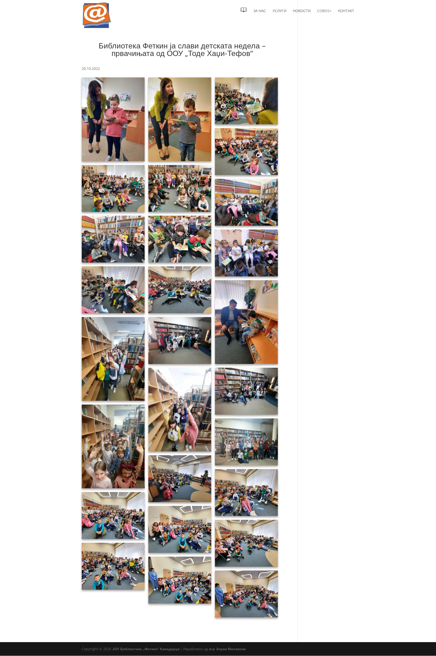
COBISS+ (324, 11)
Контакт (346, 11)
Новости (302, 11)
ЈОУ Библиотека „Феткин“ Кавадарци (146, 648)
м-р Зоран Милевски (227, 648)
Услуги (279, 11)
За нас (259, 11)
